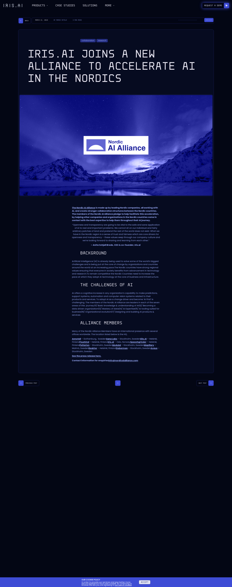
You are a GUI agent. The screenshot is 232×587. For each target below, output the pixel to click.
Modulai (116, 345)
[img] (13, 5)
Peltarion (84, 345)
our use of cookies (123, 585)
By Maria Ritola (60, 20)
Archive (209, 20)
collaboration (88, 40)
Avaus (154, 348)
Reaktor (93, 348)
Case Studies (65, 5)
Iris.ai (111, 342)
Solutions (90, 5)
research (102, 40)
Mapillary (149, 345)
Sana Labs (111, 338)
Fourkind (84, 342)
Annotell (76, 338)
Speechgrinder (138, 342)
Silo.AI (143, 338)
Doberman (122, 348)
